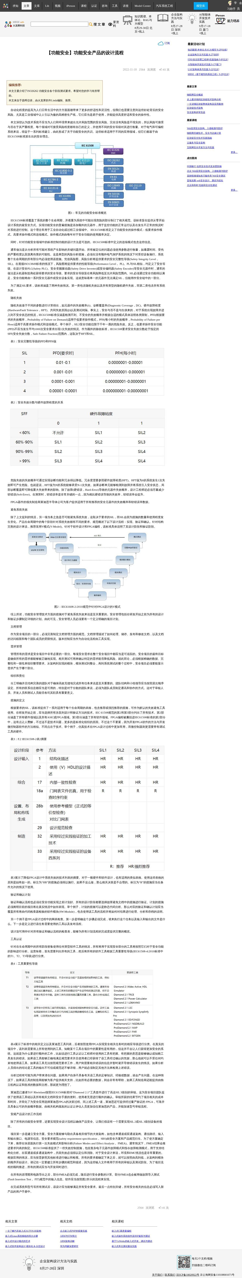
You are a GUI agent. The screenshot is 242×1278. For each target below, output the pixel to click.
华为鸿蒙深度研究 (69, 1246)
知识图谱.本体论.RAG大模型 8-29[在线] (207, 49)
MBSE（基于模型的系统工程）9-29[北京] (208, 74)
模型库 (200, 5)
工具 (115, 5)
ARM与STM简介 (68, 1236)
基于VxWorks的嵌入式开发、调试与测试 (132, 1241)
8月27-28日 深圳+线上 (176, 30)
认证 (94, 5)
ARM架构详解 (67, 1241)
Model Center (143, 5)
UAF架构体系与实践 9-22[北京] (203, 69)
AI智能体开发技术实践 (205, 18)
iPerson (70, 5)
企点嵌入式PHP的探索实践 (73, 1231)
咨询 (104, 5)
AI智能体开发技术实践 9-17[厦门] (204, 64)
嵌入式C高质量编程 (121, 1231)
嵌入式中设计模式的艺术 (17, 1241)
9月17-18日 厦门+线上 (204, 30)
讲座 (126, 5)
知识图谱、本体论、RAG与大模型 (143, 20)
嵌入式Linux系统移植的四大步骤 (21, 1236)
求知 (15, 5)
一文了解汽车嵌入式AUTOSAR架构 (23, 1231)
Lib (47, 5)
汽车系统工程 (164, 5)
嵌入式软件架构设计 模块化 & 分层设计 (25, 1246)
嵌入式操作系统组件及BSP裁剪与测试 (131, 1236)
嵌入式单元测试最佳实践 (124, 1246)
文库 (37, 5)
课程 (84, 5)
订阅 (167, 43)
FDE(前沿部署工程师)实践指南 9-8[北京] (208, 59)
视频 (57, 5)
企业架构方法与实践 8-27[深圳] (203, 54)
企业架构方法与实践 (176, 18)
